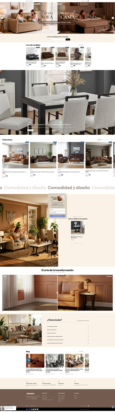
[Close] (66, 194)
